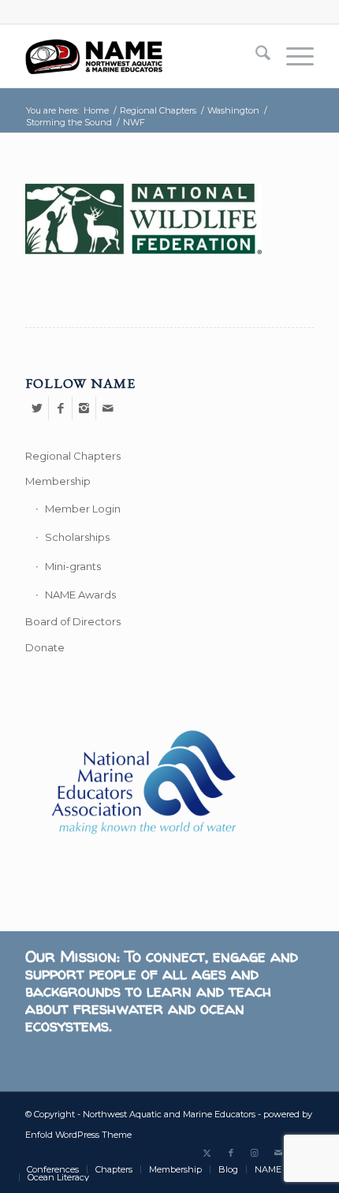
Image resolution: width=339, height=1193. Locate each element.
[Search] (255, 56)
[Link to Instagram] (254, 1153)
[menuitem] (255, 56)
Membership (58, 481)
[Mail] (108, 408)
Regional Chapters (73, 455)
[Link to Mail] (278, 1153)
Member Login (83, 508)
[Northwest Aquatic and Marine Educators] (140, 56)
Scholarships (77, 537)
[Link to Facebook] (231, 1153)
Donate (45, 647)
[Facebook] (60, 408)
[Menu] (292, 56)
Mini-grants (73, 566)
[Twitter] (36, 408)
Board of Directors (73, 621)
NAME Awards (80, 594)
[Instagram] (84, 408)
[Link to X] (207, 1153)
